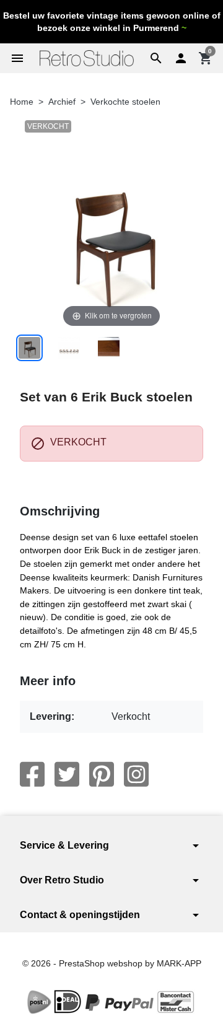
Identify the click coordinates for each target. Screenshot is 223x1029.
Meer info (48, 681)
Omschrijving (60, 511)
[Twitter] (67, 774)
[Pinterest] (101, 774)
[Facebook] (32, 774)
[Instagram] (136, 774)
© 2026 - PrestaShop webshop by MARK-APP (111, 963)
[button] (156, 58)
